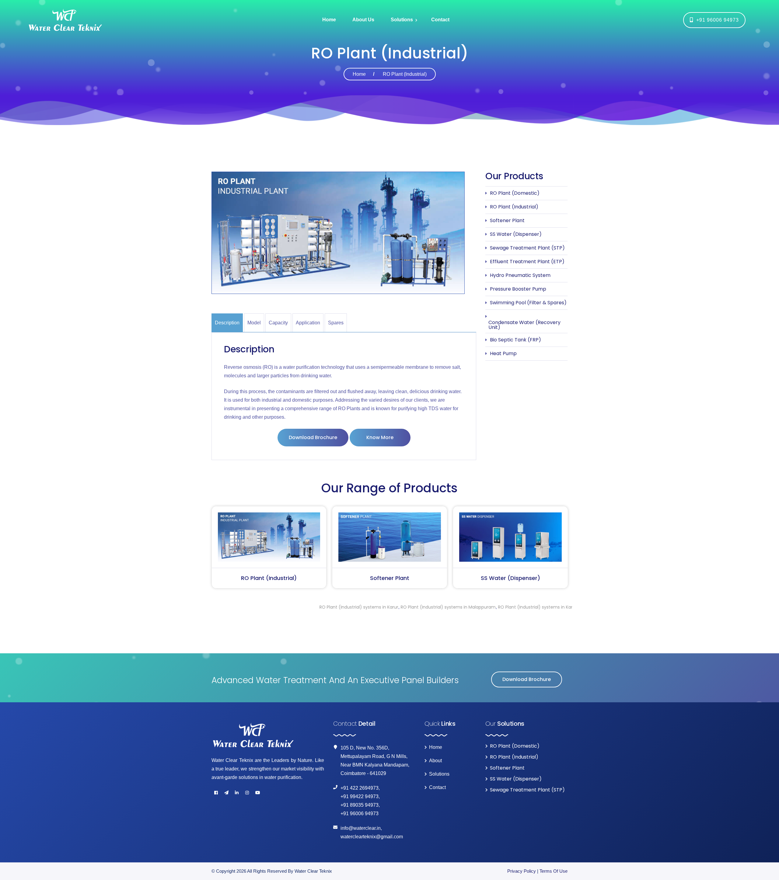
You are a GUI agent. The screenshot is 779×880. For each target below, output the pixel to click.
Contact (440, 19)
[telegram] (226, 793)
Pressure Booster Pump (518, 288)
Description (227, 322)
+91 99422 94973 (360, 796)
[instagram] (247, 793)
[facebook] (216, 793)
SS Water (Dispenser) (516, 234)
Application (308, 322)
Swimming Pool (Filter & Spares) (528, 302)
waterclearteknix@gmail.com (372, 836)
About (435, 760)
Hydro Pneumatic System (520, 275)
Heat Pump (503, 353)
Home (329, 19)
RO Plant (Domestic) (515, 193)
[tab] (227, 322)
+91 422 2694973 (360, 788)
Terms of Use (554, 871)
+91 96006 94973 (716, 20)
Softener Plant (507, 220)
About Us (363, 19)
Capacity (278, 322)
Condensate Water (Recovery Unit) (524, 325)
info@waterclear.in (361, 828)
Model (254, 322)
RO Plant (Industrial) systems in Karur (289, 607)
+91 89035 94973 (360, 805)
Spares (336, 322)
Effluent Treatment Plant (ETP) (527, 261)
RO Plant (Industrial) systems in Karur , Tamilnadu (481, 607)
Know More (379, 437)
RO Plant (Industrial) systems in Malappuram (378, 607)
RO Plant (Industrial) (514, 206)
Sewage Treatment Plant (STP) (527, 247)
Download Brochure (313, 437)
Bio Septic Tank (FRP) (515, 339)
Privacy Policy (521, 871)
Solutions (402, 19)
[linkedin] (237, 793)
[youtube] (257, 793)
